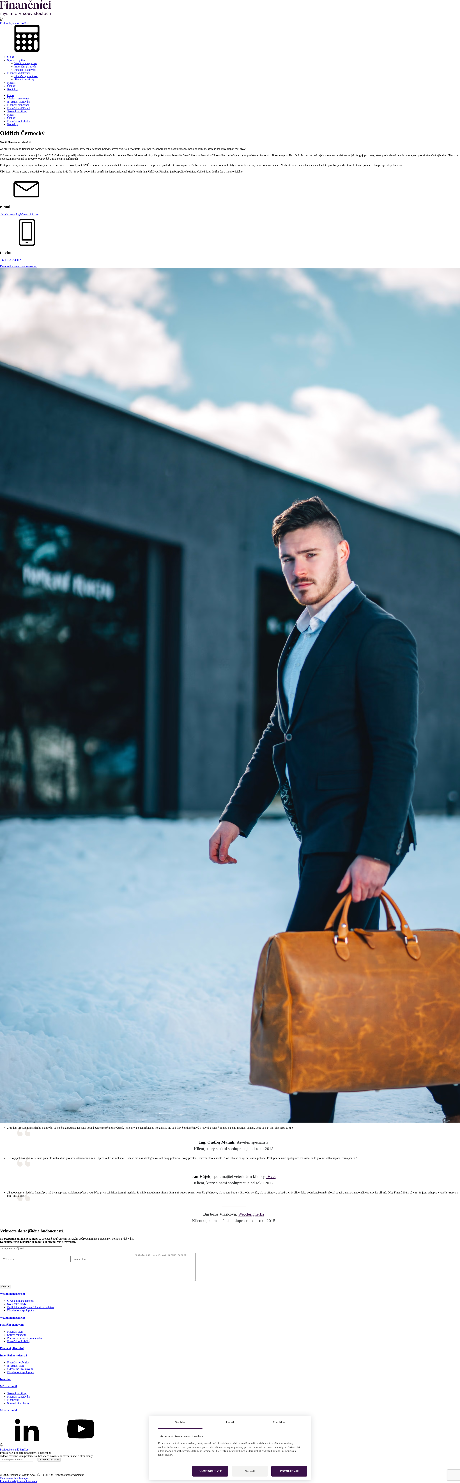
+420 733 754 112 (10, 260)
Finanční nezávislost (18, 1362)
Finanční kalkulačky (18, 121)
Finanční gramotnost (26, 76)
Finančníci (13, 1399)
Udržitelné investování (20, 1368)
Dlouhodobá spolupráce (20, 1310)
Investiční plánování (25, 66)
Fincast (11, 82)
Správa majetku (16, 60)
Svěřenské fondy (16, 1303)
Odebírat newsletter (49, 1459)
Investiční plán (15, 1365)
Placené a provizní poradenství (24, 1338)
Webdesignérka (251, 1214)
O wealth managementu (20, 1300)
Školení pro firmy (24, 79)
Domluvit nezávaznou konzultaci (18, 266)
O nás (10, 56)
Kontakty (12, 89)
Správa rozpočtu (16, 1334)
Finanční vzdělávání (18, 72)
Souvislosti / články (18, 1403)
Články (11, 85)
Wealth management (25, 63)
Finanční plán (15, 1331)
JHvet (271, 1176)
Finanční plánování (25, 69)
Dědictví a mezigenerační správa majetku (30, 1307)
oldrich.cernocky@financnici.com (19, 214)
